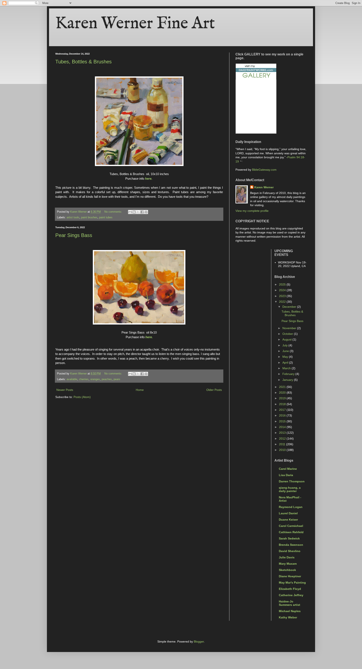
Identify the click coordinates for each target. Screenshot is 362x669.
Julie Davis (287, 557)
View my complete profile (252, 210)
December (289, 306)
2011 (282, 444)
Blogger (199, 641)
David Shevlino (289, 551)
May (285, 356)
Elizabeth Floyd (290, 588)
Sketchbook (287, 570)
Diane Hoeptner (290, 576)
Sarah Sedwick (289, 538)
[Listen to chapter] (241, 161)
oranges (95, 379)
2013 (283, 432)
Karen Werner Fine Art (135, 23)
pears (117, 379)
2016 (283, 415)
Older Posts (214, 389)
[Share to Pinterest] (146, 212)
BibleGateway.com (264, 169)
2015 (283, 421)
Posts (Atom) (82, 397)
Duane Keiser (288, 519)
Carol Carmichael (291, 526)
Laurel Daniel (288, 513)
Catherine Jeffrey (291, 595)
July (285, 345)
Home (140, 389)
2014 (283, 427)
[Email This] (130, 212)
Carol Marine (288, 468)
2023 (283, 296)
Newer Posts (64, 389)
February (288, 374)
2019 (283, 398)
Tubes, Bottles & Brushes (83, 61)
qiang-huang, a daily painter (290, 489)
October (288, 333)
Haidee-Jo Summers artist (289, 603)
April (285, 362)
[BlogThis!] (134, 212)
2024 (283, 290)
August (287, 339)
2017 (283, 409)
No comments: (113, 211)
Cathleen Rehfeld (291, 532)
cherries (84, 379)
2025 (283, 284)
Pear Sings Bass (73, 235)
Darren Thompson (292, 481)
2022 (283, 301)
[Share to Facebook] (142, 212)
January (288, 379)
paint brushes (89, 217)
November (289, 328)
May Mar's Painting (292, 582)
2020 (283, 392)
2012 (283, 438)
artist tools (73, 217)
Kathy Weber (288, 617)
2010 (283, 450)
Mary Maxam (288, 563)
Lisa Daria (286, 475)
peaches (107, 379)
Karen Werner (264, 187)
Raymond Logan (291, 507)
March (287, 368)
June (286, 351)
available (72, 379)
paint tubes (105, 217)
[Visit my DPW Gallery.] (256, 78)
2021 (283, 387)
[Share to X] (138, 212)
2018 (283, 404)
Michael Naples (290, 611)
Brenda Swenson (291, 544)
